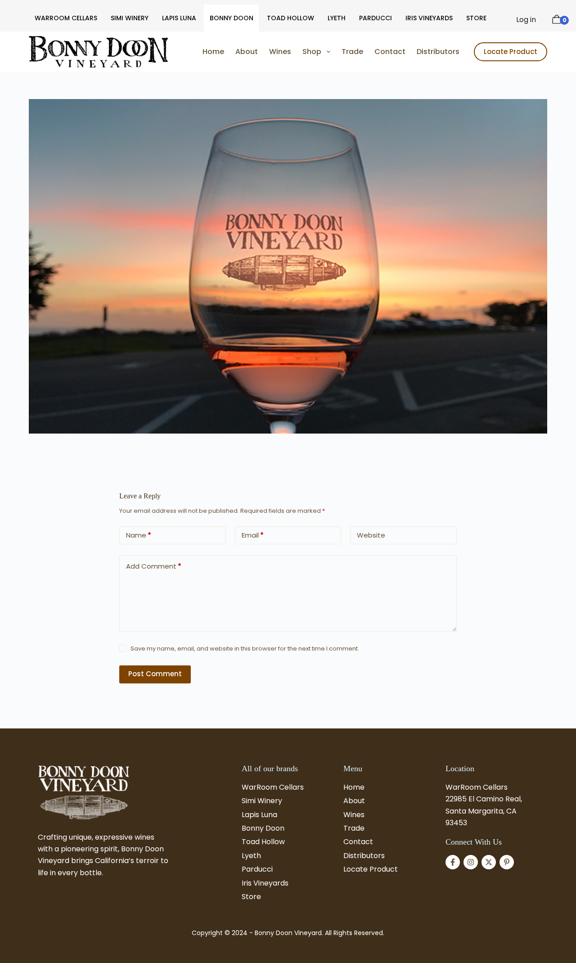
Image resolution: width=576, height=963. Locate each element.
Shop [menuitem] (311, 51)
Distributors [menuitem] (438, 51)
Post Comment (155, 673)
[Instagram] (471, 862)
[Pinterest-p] (507, 862)
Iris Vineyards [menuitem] (429, 18)
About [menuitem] (246, 51)
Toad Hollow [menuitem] (290, 18)
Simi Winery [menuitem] (129, 18)
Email (253, 535)
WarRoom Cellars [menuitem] (66, 18)
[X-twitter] (489, 862)
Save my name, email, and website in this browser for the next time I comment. (244, 648)
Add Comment (153, 566)
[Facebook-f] (453, 862)
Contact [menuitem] (389, 51)
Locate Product (510, 51)
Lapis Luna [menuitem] (179, 18)
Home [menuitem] (213, 51)
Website (371, 535)
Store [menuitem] (476, 18)
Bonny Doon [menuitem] (231, 18)
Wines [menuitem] (280, 51)
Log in (526, 19)
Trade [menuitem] (352, 51)
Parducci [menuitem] (375, 18)
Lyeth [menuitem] (337, 18)
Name (138, 535)
